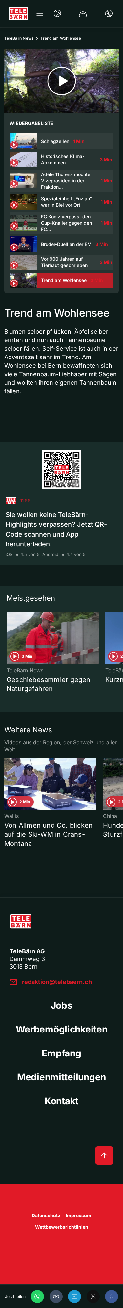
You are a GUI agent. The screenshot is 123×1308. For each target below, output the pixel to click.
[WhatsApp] (37, 1296)
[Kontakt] (108, 13)
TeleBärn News (19, 38)
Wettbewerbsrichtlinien (61, 1227)
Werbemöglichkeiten (62, 1029)
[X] (93, 1296)
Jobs (61, 1005)
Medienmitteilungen (61, 1077)
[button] (56, 1296)
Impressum (78, 1215)
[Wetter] (83, 13)
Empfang (61, 1053)
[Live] (57, 13)
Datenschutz (46, 1215)
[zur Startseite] (18, 13)
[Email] (74, 1296)
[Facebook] (111, 1296)
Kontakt (61, 1101)
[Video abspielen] (61, 81)
